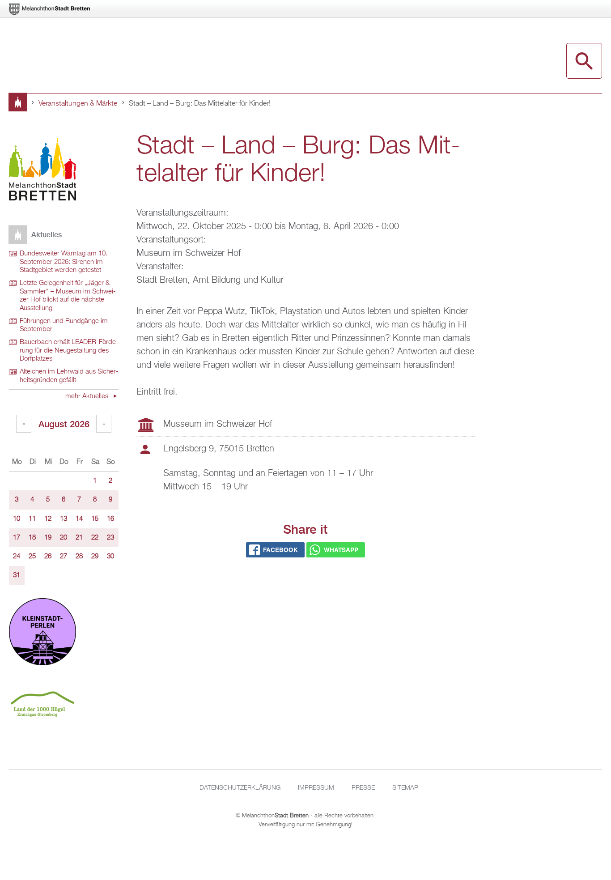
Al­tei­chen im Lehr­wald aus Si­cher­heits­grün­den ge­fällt (69, 376)
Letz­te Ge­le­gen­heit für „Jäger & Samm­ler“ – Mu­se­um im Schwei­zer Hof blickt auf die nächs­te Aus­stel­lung (68, 295)
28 (79, 556)
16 (110, 519)
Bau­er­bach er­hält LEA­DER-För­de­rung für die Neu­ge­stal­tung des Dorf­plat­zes (69, 350)
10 (16, 519)
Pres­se (363, 788)
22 (94, 538)
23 (110, 538)
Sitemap (405, 788)
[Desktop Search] (584, 61)
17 (16, 538)
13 (63, 519)
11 (32, 519)
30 (110, 556)
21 (79, 538)
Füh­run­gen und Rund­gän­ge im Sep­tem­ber (64, 325)
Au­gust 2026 (63, 424)
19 (47, 538)
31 (16, 575)
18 (32, 538)
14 (79, 519)
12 (47, 519)
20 (63, 538)
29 (94, 556)
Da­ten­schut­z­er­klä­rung (239, 788)
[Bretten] (50, 9)
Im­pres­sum (316, 788)
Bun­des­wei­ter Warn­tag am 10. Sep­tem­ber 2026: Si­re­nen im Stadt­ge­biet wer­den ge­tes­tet (63, 262)
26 (47, 556)
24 (16, 556)
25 (32, 556)
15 (94, 519)
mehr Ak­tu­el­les (87, 396)
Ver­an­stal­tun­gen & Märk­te (77, 103)
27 (63, 556)
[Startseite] (42, 170)
